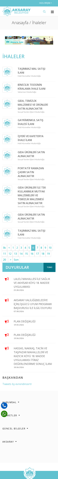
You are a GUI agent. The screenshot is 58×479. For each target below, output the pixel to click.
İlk (4, 247)
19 (48, 253)
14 (20, 253)
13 (15, 253)
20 (4, 259)
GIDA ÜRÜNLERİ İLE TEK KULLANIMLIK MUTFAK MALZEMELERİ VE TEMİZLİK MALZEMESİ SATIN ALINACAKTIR (32, 195)
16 (31, 253)
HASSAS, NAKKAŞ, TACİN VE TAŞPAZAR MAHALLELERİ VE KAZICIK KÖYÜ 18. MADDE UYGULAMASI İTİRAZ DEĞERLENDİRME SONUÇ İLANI (33, 356)
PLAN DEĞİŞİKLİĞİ (24, 321)
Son (16, 259)
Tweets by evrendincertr (17, 384)
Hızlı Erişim (44, 3)
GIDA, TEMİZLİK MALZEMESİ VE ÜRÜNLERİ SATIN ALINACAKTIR (33, 104)
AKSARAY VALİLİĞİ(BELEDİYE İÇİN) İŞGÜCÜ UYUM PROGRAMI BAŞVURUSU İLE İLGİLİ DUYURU (33, 304)
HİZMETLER (10, 415)
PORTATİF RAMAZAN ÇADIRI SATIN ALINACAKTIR (31, 172)
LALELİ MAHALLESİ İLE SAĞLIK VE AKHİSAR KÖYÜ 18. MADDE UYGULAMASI (32, 283)
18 (42, 253)
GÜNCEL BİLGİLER (14, 428)
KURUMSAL (9, 402)
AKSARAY (8, 441)
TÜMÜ (49, 267)
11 (4, 253)
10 (50, 247)
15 (26, 253)
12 (10, 253)
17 (37, 253)
